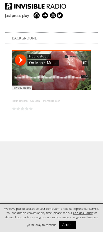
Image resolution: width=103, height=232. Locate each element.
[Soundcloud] (45, 15)
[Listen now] (36, 15)
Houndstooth (20, 100)
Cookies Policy (83, 213)
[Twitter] (60, 15)
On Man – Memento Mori (45, 100)
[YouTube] (52, 15)
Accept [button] (67, 224)
